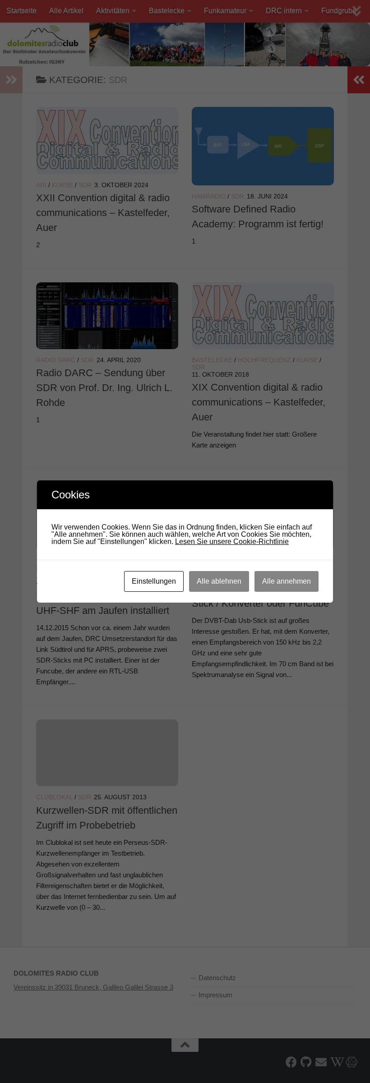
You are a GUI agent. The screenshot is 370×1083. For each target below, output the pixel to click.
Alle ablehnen (219, 581)
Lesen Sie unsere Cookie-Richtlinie (232, 541)
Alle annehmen (286, 581)
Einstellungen (154, 581)
